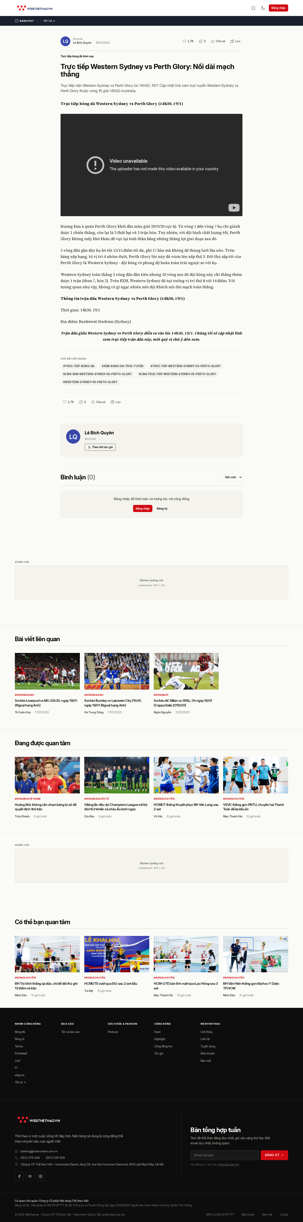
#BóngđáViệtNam (28, 798)
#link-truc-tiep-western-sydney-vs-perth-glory (177, 374)
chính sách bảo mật (228, 1164)
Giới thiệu (206, 1032)
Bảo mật (206, 1060)
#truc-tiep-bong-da (79, 366)
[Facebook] (19, 1176)
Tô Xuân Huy (23, 712)
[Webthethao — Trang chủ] (35, 8)
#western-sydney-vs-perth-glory (90, 382)
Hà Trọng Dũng (94, 712)
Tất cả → (49, 20)
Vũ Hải (158, 816)
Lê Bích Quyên (82, 42)
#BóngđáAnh (24, 694)
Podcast (113, 1032)
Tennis (19, 1046)
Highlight (159, 1039)
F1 (16, 1068)
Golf (17, 1060)
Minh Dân (21, 995)
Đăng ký (162, 508)
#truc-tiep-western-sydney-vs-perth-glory (186, 366)
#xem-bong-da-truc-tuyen (123, 366)
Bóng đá (20, 1032)
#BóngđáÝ (161, 694)
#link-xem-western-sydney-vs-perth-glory (97, 374)
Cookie (284, 1214)
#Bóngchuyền (164, 798)
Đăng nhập (278, 8)
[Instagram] (40, 1176)
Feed (157, 1032)
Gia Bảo (89, 816)
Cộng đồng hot (163, 1046)
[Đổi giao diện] (263, 8)
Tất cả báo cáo (70, 1032)
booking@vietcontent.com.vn (39, 1151)
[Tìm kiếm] (253, 8)
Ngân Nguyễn (162, 712)
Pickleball (21, 1053)
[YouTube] (30, 1176)
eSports (19, 1075)
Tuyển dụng (208, 1046)
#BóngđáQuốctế (96, 798)
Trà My (88, 991)
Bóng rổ (19, 1039)
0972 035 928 (55, 1157)
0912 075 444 (30, 1157)
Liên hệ (205, 1039)
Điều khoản (208, 1053)
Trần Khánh (22, 816)
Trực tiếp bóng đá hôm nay (77, 56)
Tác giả (158, 1053)
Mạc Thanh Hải (232, 816)
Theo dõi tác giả (102, 447)
